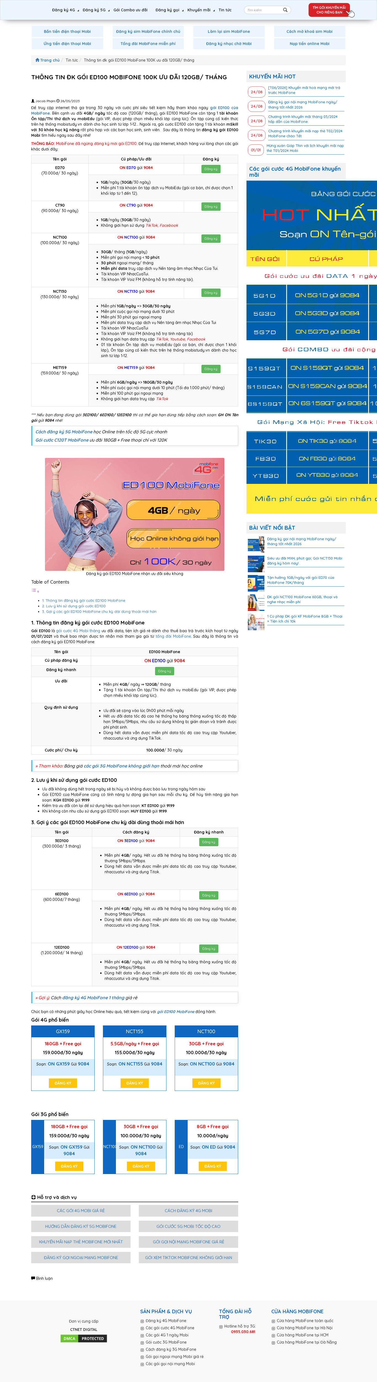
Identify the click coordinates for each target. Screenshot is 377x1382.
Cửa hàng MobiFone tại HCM (302, 1335)
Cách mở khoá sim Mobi (309, 31)
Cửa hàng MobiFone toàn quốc (305, 1320)
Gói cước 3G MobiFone (166, 1342)
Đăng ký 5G (94, 9)
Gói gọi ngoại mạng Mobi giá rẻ (175, 1356)
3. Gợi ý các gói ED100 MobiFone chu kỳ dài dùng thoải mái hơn (99, 611)
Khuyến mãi (199, 9)
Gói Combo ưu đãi (130, 9)
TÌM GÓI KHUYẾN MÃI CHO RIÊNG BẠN (329, 10)
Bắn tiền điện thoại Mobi (67, 31)
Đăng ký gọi (167, 9)
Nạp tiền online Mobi (310, 43)
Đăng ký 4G (63, 9)
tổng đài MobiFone (173, 636)
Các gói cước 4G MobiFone (170, 1327)
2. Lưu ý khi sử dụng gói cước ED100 (74, 606)
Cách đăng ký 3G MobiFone (171, 1349)
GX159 (63, 1031)
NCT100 (206, 1031)
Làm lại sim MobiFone (229, 31)
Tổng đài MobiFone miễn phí (148, 43)
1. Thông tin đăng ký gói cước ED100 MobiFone (83, 600)
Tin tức (225, 9)
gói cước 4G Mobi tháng (77, 630)
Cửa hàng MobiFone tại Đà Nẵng (307, 1342)
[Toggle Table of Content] (35, 591)
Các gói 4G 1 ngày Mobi (167, 1335)
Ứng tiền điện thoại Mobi (67, 43)
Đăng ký (211, 169)
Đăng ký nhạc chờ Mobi (229, 43)
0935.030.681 (243, 1331)
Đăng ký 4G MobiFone (166, 1320)
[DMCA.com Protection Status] (84, 1338)
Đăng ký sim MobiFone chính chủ (148, 31)
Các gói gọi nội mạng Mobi (170, 1363)
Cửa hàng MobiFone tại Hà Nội (305, 1327)
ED (181, 1146)
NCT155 (134, 1031)
